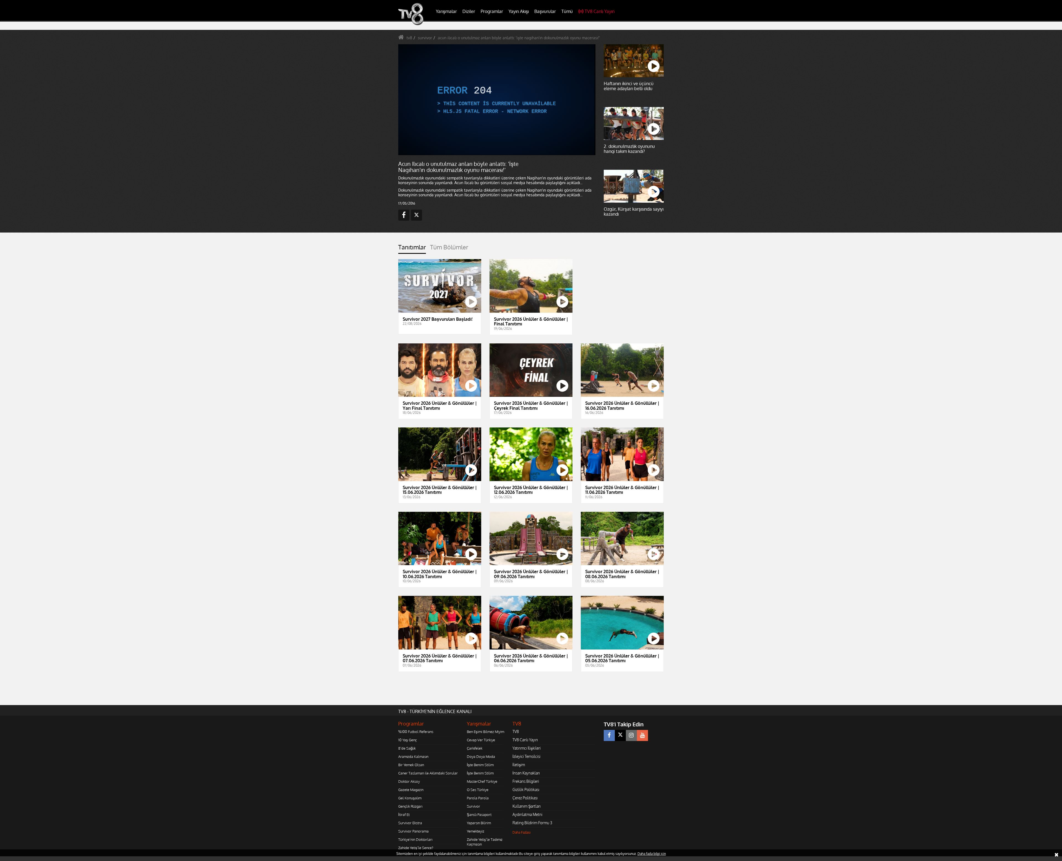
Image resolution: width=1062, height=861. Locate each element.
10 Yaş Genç (407, 740)
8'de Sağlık (407, 748)
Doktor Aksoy (409, 781)
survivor (425, 37)
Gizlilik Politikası (525, 789)
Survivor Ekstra (410, 823)
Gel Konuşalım (409, 798)
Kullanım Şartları (526, 806)
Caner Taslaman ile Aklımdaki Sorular (428, 773)
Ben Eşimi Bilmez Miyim (485, 731)
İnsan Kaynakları (526, 773)
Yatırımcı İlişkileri (526, 748)
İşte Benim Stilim (480, 765)
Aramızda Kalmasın (413, 756)
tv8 (409, 37)
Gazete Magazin (410, 789)
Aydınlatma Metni (527, 814)
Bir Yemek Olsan (411, 765)
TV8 (515, 731)
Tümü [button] (567, 11)
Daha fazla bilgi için (651, 854)
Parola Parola (478, 798)
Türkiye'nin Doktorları (415, 839)
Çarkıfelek (474, 748)
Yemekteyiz (475, 831)
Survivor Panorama (413, 831)
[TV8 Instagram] (631, 735)
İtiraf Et (404, 814)
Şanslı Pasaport (479, 814)
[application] (496, 99)
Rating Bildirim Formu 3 (532, 822)
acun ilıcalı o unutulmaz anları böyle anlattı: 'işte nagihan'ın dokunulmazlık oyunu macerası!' (519, 37)
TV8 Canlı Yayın (600, 11)
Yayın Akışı (519, 11)
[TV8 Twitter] (620, 735)
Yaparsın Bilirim (479, 823)
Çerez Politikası (525, 797)
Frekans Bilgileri (525, 781)
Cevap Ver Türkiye (481, 740)
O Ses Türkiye (477, 789)
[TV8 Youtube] (642, 735)
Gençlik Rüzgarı (410, 806)
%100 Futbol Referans (415, 731)
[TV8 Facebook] (609, 735)
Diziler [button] (468, 11)
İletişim (518, 764)
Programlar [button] (492, 11)
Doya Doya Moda (481, 756)
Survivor (473, 806)
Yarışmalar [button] (446, 11)
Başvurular (545, 11)
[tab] (412, 249)
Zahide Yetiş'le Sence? (415, 848)
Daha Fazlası (521, 832)
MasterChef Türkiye (482, 781)
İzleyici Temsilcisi (526, 756)
